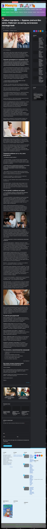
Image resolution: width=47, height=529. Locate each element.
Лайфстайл (16, 12)
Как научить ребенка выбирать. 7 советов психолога (6, 412)
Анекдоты (12, 9)
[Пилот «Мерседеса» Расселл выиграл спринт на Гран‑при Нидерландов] (35, 52)
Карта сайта (9, 524)
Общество (21, 12)
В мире (40, 9)
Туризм (38, 12)
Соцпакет (34, 12)
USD (38, 479)
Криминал (8, 12)
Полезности (33, 9)
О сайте (6, 524)
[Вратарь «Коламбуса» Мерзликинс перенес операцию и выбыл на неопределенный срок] (35, 60)
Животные (8, 9)
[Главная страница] (18, 6)
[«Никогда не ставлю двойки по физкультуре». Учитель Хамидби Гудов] (16, 408)
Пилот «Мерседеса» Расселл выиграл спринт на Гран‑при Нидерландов (41, 54)
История (3, 12)
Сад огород (30, 12)
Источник (27, 382)
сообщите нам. (9, 464)
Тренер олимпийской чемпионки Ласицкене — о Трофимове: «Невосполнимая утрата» (38, 96)
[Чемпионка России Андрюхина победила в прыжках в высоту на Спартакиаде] (35, 69)
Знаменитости (19, 9)
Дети (16, 9)
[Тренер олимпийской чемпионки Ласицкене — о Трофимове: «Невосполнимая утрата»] (26, 456)
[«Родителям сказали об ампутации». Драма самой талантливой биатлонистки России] (26, 488)
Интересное (28, 9)
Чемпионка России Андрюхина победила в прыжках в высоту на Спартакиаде (41, 71)
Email (4, 436)
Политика (25, 12)
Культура (12, 12)
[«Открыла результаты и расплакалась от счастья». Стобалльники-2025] (25, 408)
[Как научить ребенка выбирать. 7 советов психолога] (7, 408)
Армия (37, 9)
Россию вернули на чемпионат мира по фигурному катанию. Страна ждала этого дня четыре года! (31, 480)
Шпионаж (4, 14)
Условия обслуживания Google (27, 526)
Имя (4, 433)
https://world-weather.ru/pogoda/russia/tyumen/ (19, 456)
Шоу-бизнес (42, 12)
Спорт (24, 9)
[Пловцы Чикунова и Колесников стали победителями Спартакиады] (35, 78)
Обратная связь (13, 524)
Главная (3, 9)
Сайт (17, 436)
